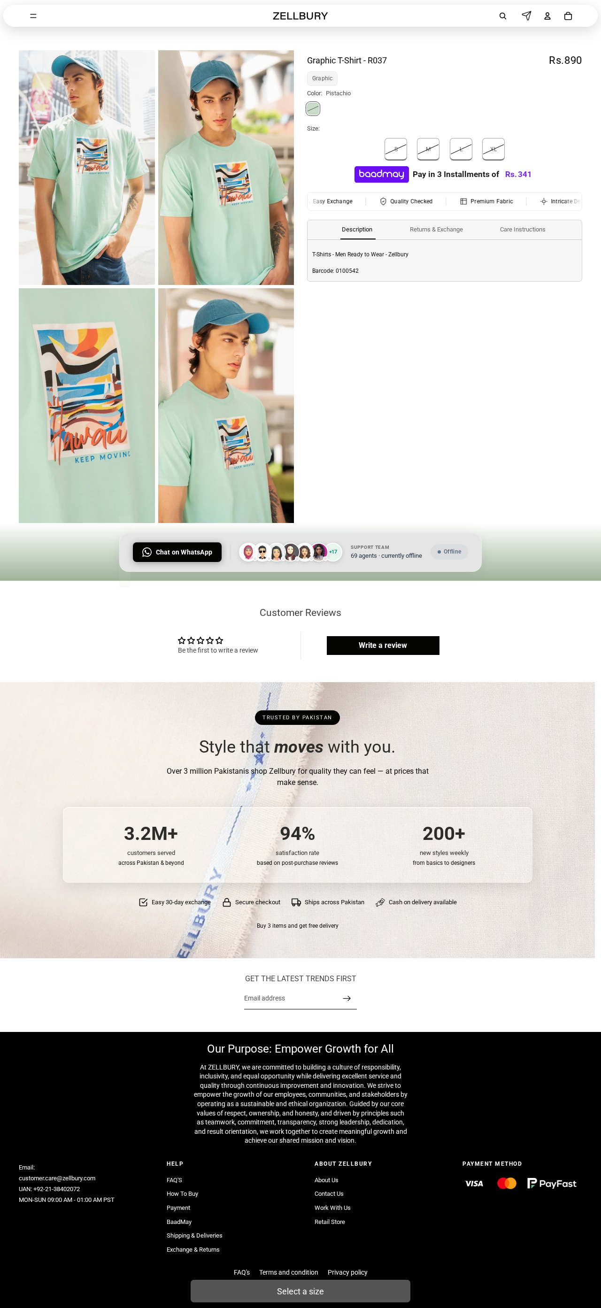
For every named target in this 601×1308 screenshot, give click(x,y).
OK (173, 45)
